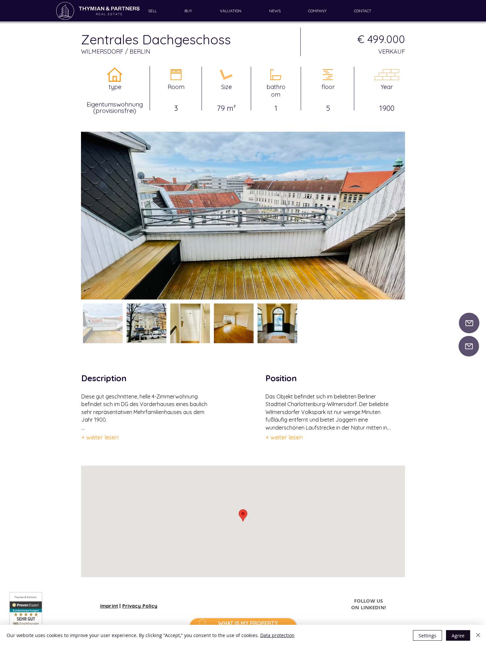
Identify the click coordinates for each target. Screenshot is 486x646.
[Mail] (469, 323)
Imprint (109, 606)
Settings (427, 635)
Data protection (277, 635)
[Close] (478, 635)
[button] (161, 11)
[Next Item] (393, 215)
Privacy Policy (140, 606)
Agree (458, 635)
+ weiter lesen (100, 437)
